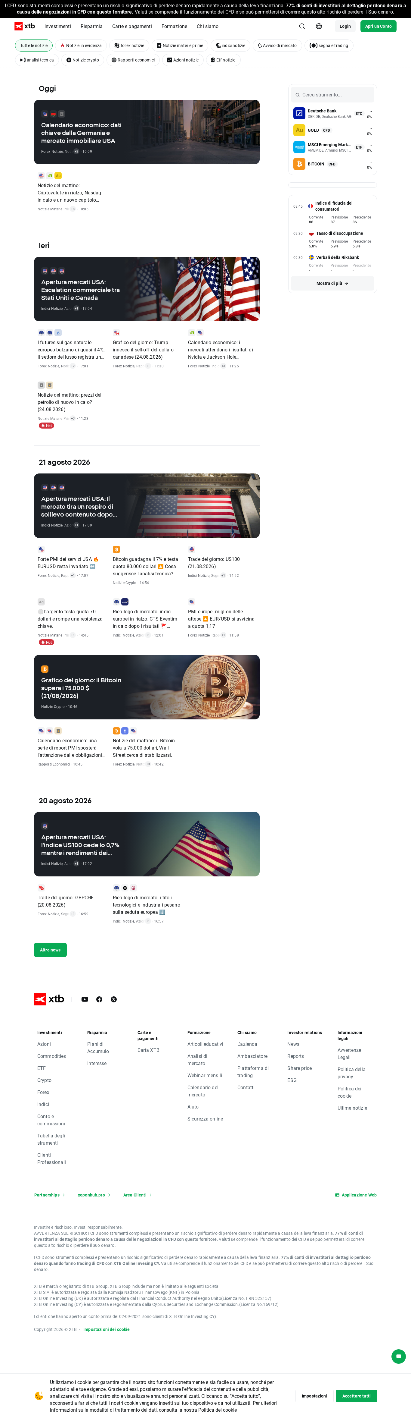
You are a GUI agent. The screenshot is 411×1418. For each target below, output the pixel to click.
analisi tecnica (40, 60)
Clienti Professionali (51, 1158)
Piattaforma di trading (253, 1071)
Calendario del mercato (202, 1091)
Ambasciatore (252, 1056)
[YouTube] (85, 999)
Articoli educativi (205, 1044)
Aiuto (193, 1106)
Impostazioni (314, 1396)
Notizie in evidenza (84, 45)
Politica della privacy (352, 1073)
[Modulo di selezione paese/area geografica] (319, 26)
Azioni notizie (186, 60)
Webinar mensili (204, 1075)
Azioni (44, 1044)
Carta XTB (148, 1050)
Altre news (50, 950)
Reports (295, 1056)
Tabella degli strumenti (51, 1139)
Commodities (51, 1056)
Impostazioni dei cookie (106, 1329)
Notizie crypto (86, 60)
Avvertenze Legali (349, 1053)
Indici (43, 1104)
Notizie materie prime (183, 45)
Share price (299, 1068)
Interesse (97, 1063)
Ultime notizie (352, 1108)
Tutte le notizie (34, 45)
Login (345, 26)
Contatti (246, 1087)
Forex (43, 1092)
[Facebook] (99, 999)
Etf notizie (226, 60)
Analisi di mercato (197, 1059)
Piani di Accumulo (98, 1047)
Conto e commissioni (51, 1120)
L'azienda (247, 1044)
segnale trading (333, 45)
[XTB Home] (24, 26)
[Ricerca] (302, 26)
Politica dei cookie (350, 1092)
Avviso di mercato (280, 45)
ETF (41, 1068)
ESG (291, 1080)
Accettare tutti (356, 1396)
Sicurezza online (205, 1118)
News (293, 1044)
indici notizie (233, 45)
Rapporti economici (136, 60)
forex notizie (132, 45)
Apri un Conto (378, 26)
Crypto (44, 1080)
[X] (114, 999)
